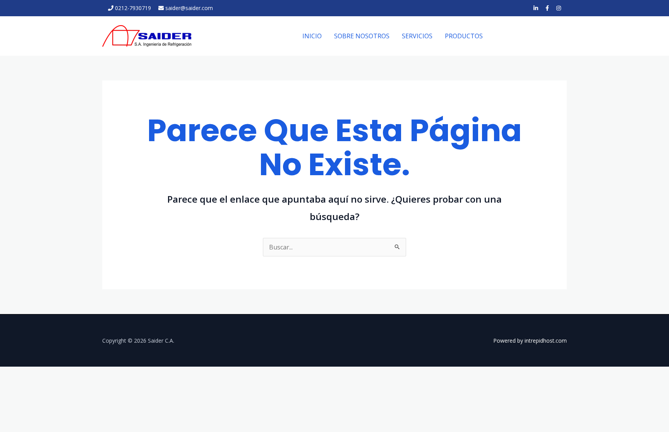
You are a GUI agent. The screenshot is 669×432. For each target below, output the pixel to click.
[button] (532, 36)
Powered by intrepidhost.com (530, 340)
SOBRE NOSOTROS (361, 36)
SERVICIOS (417, 36)
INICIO (312, 36)
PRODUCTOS (464, 36)
